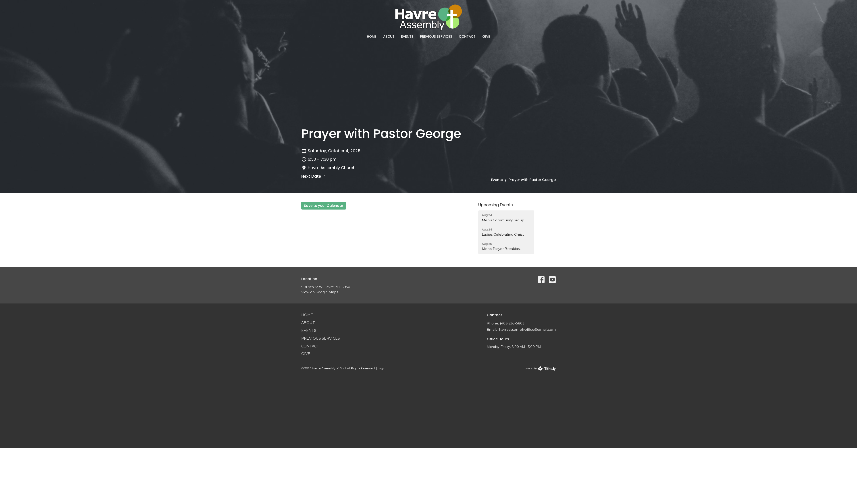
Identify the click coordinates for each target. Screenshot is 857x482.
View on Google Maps (319, 292)
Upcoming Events (495, 205)
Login (381, 368)
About (388, 36)
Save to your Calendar (323, 205)
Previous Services (436, 36)
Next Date (311, 176)
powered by (537, 372)
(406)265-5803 (512, 323)
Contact (467, 36)
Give (486, 36)
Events (407, 36)
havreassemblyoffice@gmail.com (527, 329)
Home (371, 36)
